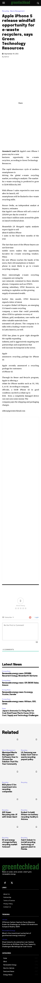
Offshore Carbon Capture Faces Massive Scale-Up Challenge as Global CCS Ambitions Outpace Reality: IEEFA (20, 924)
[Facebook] (25, 108)
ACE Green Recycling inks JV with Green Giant (9, 814)
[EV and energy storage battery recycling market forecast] (11, 829)
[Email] (30, 108)
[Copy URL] (11, 108)
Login (36, 617)
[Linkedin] (16, 108)
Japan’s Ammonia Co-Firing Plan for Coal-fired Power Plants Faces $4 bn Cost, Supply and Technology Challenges (20, 713)
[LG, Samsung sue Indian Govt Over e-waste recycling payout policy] (30, 742)
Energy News (6, 671)
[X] (20, 108)
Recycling (5, 11)
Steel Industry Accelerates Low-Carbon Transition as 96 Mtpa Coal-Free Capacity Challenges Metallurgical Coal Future (18, 944)
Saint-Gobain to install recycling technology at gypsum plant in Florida (28, 844)
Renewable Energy (8, 930)
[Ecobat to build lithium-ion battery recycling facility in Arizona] (30, 802)
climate (4, 920)
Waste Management (17, 11)
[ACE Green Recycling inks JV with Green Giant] (11, 802)
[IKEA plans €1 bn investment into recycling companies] (11, 774)
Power (4, 708)
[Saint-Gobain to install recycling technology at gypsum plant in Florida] (30, 829)
